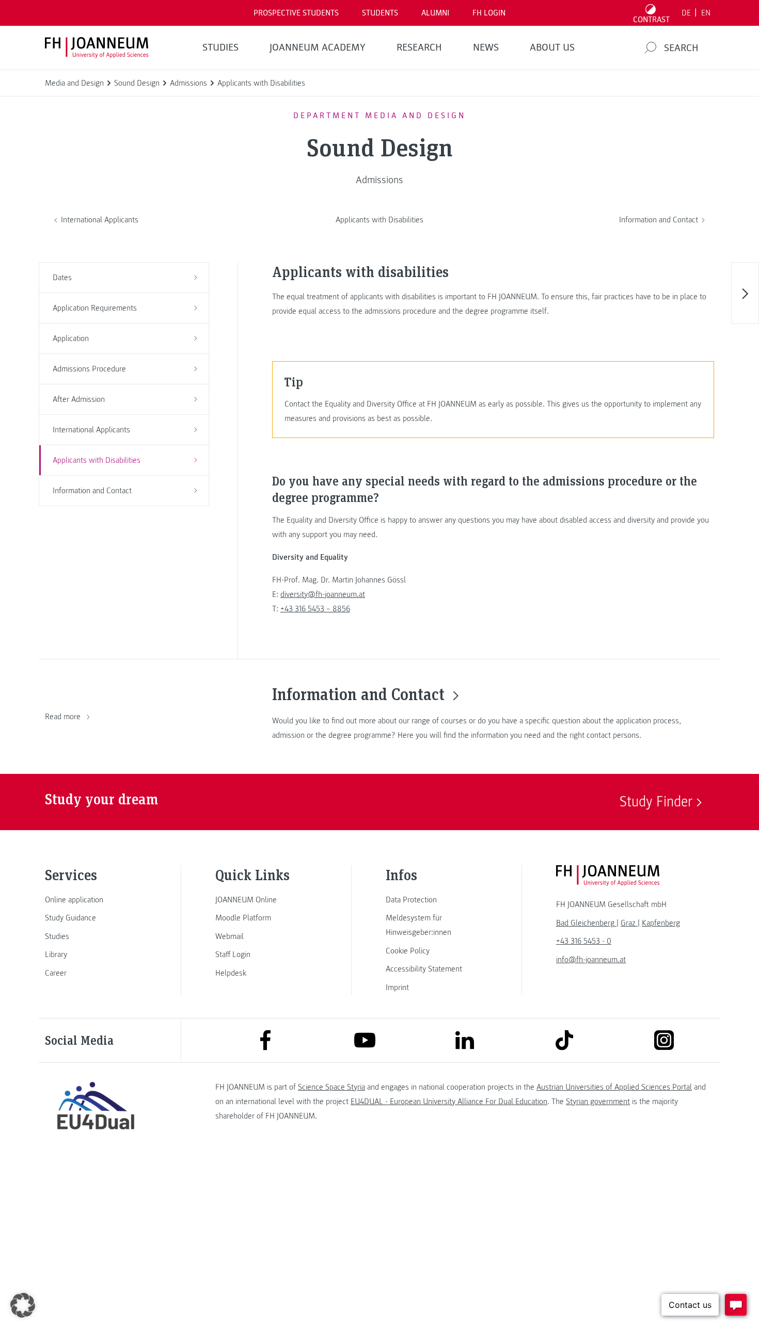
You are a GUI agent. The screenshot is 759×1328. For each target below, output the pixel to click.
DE (686, 13)
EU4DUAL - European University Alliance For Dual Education (449, 1101)
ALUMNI (435, 13)
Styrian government (598, 1101)
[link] (95, 900)
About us (552, 47)
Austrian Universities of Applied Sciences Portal (614, 1087)
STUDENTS (380, 13)
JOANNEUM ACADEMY (318, 47)
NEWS (486, 47)
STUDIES (220, 47)
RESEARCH (419, 47)
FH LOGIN (488, 13)
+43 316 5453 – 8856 (315, 609)
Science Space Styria (331, 1087)
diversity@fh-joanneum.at (322, 594)
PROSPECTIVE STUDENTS (296, 13)
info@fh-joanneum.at (591, 959)
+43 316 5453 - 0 (583, 941)
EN (705, 13)
